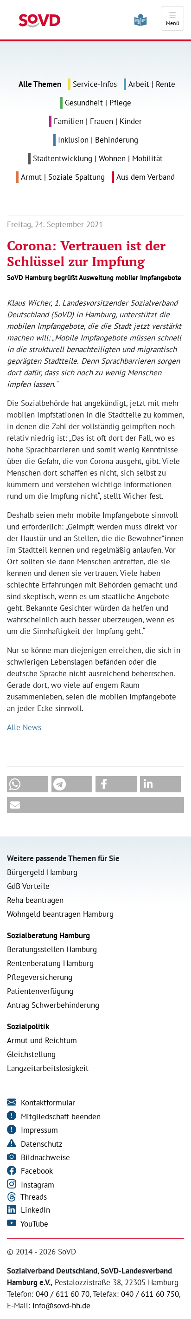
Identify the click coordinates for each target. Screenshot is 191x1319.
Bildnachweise (44, 1157)
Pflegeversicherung (39, 977)
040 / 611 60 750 (150, 1294)
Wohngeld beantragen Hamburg (60, 914)
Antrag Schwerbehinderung (53, 1005)
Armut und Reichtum (42, 1040)
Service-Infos (95, 84)
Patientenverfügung (40, 991)
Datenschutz (41, 1144)
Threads (33, 1197)
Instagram (36, 1185)
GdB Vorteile (28, 886)
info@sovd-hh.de (61, 1305)
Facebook (36, 1171)
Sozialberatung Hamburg (48, 935)
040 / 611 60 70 (62, 1294)
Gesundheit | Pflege (98, 103)
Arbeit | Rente (151, 84)
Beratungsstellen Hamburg (52, 949)
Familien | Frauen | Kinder (98, 121)
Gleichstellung (31, 1054)
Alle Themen (40, 84)
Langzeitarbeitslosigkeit (48, 1068)
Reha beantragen (35, 900)
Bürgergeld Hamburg (42, 872)
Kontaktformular (47, 1102)
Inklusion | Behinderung (98, 140)
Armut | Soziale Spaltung (63, 177)
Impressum (38, 1130)
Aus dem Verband (145, 177)
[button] (27, 784)
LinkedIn (34, 1210)
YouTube (33, 1224)
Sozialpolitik (28, 1026)
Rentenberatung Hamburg (50, 963)
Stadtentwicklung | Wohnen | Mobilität (98, 158)
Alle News (24, 727)
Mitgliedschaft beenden (60, 1116)
